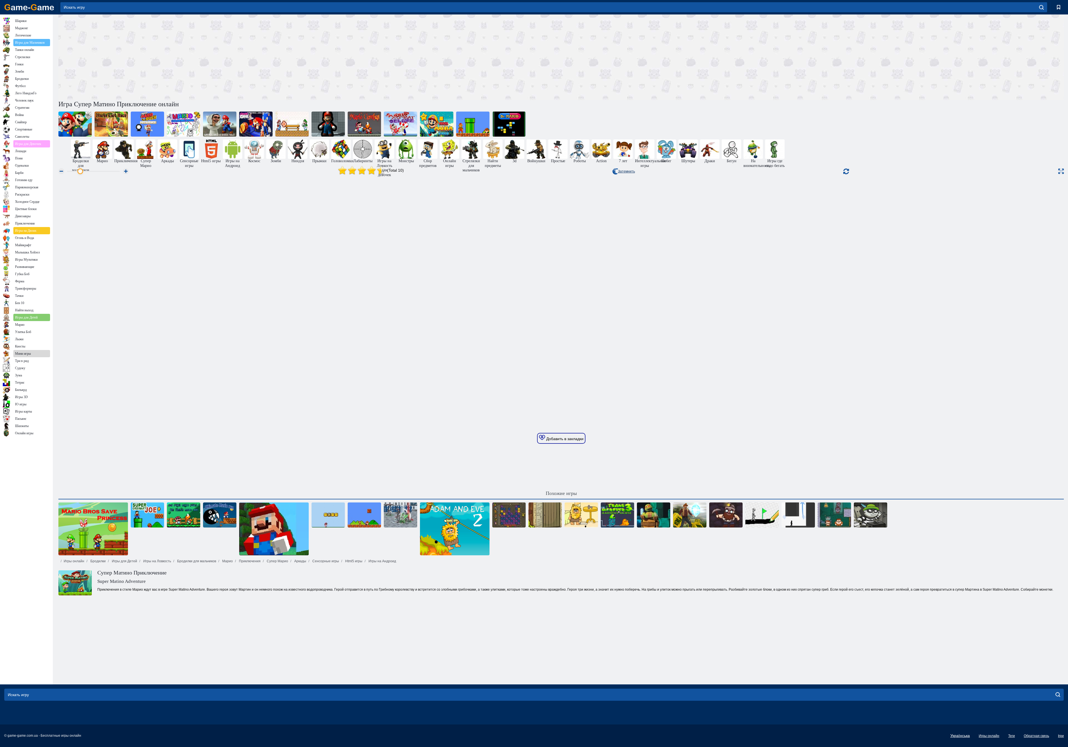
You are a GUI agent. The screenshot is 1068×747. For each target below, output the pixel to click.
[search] (1041, 7)
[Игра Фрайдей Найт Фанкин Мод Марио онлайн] (292, 124)
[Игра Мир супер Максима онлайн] (436, 124)
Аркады (299, 561)
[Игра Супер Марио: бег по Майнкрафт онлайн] (274, 528)
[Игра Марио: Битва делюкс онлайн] (400, 124)
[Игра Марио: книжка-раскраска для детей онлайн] (183, 124)
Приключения (249, 561)
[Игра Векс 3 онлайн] (798, 514)
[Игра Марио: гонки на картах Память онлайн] (111, 124)
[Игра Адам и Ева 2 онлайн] (455, 528)
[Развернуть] (1061, 171)
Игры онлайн (74, 561)
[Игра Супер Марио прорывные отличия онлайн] (147, 124)
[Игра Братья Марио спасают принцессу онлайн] (93, 528)
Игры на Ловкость (156, 561)
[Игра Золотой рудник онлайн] (726, 514)
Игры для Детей (124, 561)
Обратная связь (1036, 736)
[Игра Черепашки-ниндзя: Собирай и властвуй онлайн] (653, 514)
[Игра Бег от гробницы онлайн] (689, 514)
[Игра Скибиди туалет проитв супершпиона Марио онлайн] (219, 124)
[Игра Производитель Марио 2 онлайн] (328, 514)
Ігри (1061, 736)
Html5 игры (353, 561)
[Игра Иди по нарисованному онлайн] (762, 514)
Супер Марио (277, 561)
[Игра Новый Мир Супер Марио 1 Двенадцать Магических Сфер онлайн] (183, 514)
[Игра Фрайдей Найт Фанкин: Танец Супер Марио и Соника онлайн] (256, 124)
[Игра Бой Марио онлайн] (364, 124)
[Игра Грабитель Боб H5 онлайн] (870, 514)
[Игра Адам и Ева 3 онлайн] (581, 514)
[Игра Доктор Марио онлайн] (509, 124)
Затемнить (626, 171)
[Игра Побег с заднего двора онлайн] (545, 514)
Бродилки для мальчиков (196, 561)
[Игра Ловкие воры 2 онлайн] (834, 514)
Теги (1011, 736)
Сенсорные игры (325, 561)
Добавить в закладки (564, 439)
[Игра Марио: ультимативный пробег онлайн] (219, 514)
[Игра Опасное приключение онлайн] (509, 514)
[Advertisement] (310, 56)
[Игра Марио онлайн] (364, 514)
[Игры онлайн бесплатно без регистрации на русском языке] (29, 7)
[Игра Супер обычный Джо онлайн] (147, 514)
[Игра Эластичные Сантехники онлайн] (328, 124)
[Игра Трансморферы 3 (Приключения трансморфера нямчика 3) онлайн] (617, 514)
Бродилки (98, 561)
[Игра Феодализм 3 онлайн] (400, 514)
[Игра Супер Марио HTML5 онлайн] (473, 124)
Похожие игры (561, 493)
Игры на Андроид (382, 561)
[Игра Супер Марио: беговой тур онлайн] (75, 124)
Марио (227, 561)
